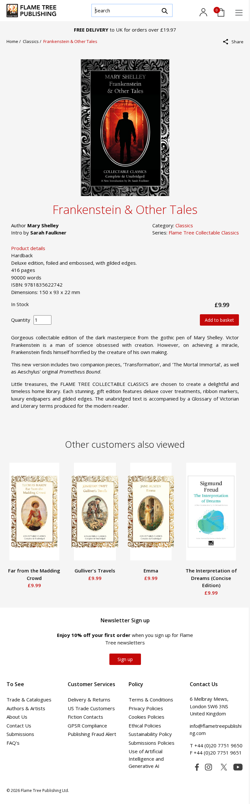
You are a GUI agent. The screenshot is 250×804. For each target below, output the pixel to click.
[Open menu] (238, 12)
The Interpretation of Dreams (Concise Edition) (211, 577)
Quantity (20, 320)
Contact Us (19, 725)
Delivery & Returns (89, 699)
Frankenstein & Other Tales (70, 41)
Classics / (33, 41)
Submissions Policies (151, 743)
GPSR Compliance (87, 725)
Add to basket (219, 320)
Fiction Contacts (85, 716)
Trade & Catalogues (29, 699)
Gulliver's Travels (95, 570)
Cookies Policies (146, 716)
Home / (15, 41)
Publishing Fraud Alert (92, 734)
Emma (151, 570)
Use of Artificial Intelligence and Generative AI (146, 758)
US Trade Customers (91, 708)
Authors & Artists (26, 708)
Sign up (125, 659)
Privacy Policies (146, 708)
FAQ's (13, 743)
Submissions (20, 734)
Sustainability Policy (150, 734)
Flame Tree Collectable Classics (204, 232)
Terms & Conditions (151, 699)
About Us (17, 716)
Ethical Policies (145, 725)
